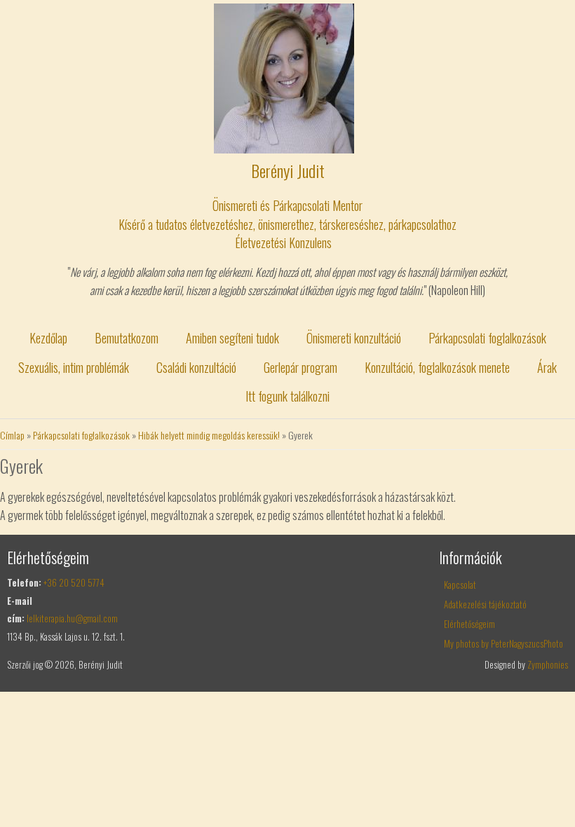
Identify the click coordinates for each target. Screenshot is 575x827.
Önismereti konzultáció (353, 338)
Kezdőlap (48, 338)
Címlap (12, 435)
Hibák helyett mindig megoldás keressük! (209, 435)
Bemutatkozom (126, 338)
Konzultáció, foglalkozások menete (437, 367)
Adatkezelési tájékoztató (485, 604)
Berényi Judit (288, 170)
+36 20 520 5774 (73, 582)
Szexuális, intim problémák (73, 367)
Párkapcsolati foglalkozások (487, 338)
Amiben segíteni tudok (232, 338)
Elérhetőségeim (469, 624)
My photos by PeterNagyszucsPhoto (503, 643)
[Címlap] (284, 148)
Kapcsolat (460, 584)
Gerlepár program (300, 367)
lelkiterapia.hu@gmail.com (72, 618)
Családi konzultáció (196, 367)
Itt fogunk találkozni (287, 396)
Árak (547, 367)
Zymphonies (547, 664)
